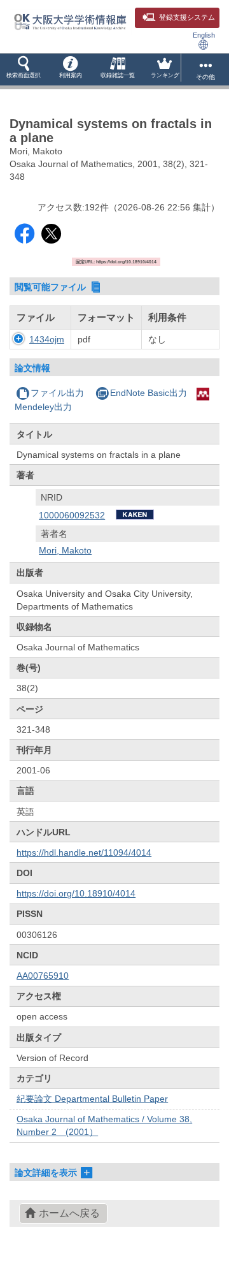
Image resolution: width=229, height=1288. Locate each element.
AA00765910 (43, 975)
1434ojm (46, 339)
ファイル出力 (57, 393)
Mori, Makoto (65, 550)
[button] (23, 69)
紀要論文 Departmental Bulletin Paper (92, 1099)
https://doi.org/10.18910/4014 (76, 893)
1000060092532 (72, 515)
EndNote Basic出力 (148, 393)
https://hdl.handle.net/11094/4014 (84, 852)
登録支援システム (187, 17)
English (204, 35)
